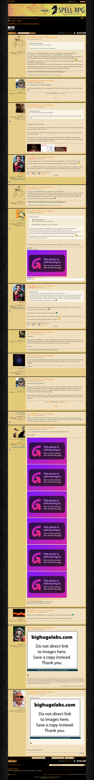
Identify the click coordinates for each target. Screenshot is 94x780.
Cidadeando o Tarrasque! (56, 598)
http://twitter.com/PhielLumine (18, 447)
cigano (16, 29)
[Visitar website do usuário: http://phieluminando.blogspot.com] (10, 449)
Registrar (16, 20)
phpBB (40, 777)
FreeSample (32, 415)
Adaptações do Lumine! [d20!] (43, 598)
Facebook (36, 173)
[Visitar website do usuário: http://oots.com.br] (10, 228)
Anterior (11, 757)
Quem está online (13, 768)
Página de (69, 32)
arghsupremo (33, 693)
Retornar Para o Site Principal (11, 1)
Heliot (31, 629)
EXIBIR (33, 279)
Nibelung (32, 212)
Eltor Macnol (32, 158)
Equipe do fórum (47, 774)
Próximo (83, 757)
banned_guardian (34, 612)
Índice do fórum (13, 18)
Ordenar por (49, 757)
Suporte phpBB (50, 778)
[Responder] (12, 761)
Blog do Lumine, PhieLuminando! (34, 600)
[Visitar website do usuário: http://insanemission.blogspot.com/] (10, 121)
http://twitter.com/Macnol (19, 179)
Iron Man (32, 333)
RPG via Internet (25, 18)
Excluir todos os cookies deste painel (60, 774)
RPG (19, 18)
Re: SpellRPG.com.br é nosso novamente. (42, 37)
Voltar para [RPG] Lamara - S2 (16, 764)
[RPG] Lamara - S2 (34, 18)
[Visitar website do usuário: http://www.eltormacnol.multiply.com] (10, 182)
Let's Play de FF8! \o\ (32, 598)
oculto (31, 357)
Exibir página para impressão (82, 18)
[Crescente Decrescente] (70, 757)
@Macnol (30, 173)
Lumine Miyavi (33, 429)
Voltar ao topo (84, 76)
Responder (10, 32)
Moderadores (22, 29)
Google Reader (43, 173)
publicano (32, 106)
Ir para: (46, 764)
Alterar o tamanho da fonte (84, 18)
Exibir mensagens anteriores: (25, 757)
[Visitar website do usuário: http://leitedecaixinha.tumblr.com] (10, 422)
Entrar (21, 20)
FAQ (11, 20)
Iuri (30, 39)
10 (85, 32)
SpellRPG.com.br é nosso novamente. (23, 24)
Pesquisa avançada (64, 1)
